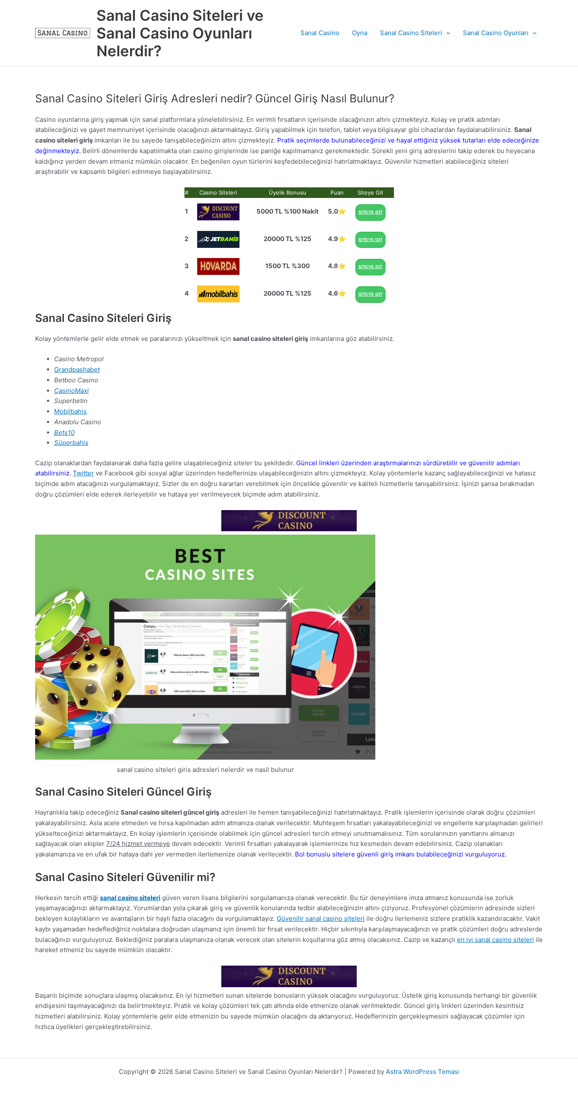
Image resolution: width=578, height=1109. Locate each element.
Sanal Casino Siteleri (411, 33)
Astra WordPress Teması (423, 1072)
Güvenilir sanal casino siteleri (321, 918)
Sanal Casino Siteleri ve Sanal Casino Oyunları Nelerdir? (180, 33)
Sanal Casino (319, 33)
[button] (446, 33)
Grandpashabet (77, 369)
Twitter (83, 473)
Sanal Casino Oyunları (495, 33)
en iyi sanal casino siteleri (495, 940)
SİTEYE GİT (370, 212)
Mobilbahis (70, 411)
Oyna (359, 33)
